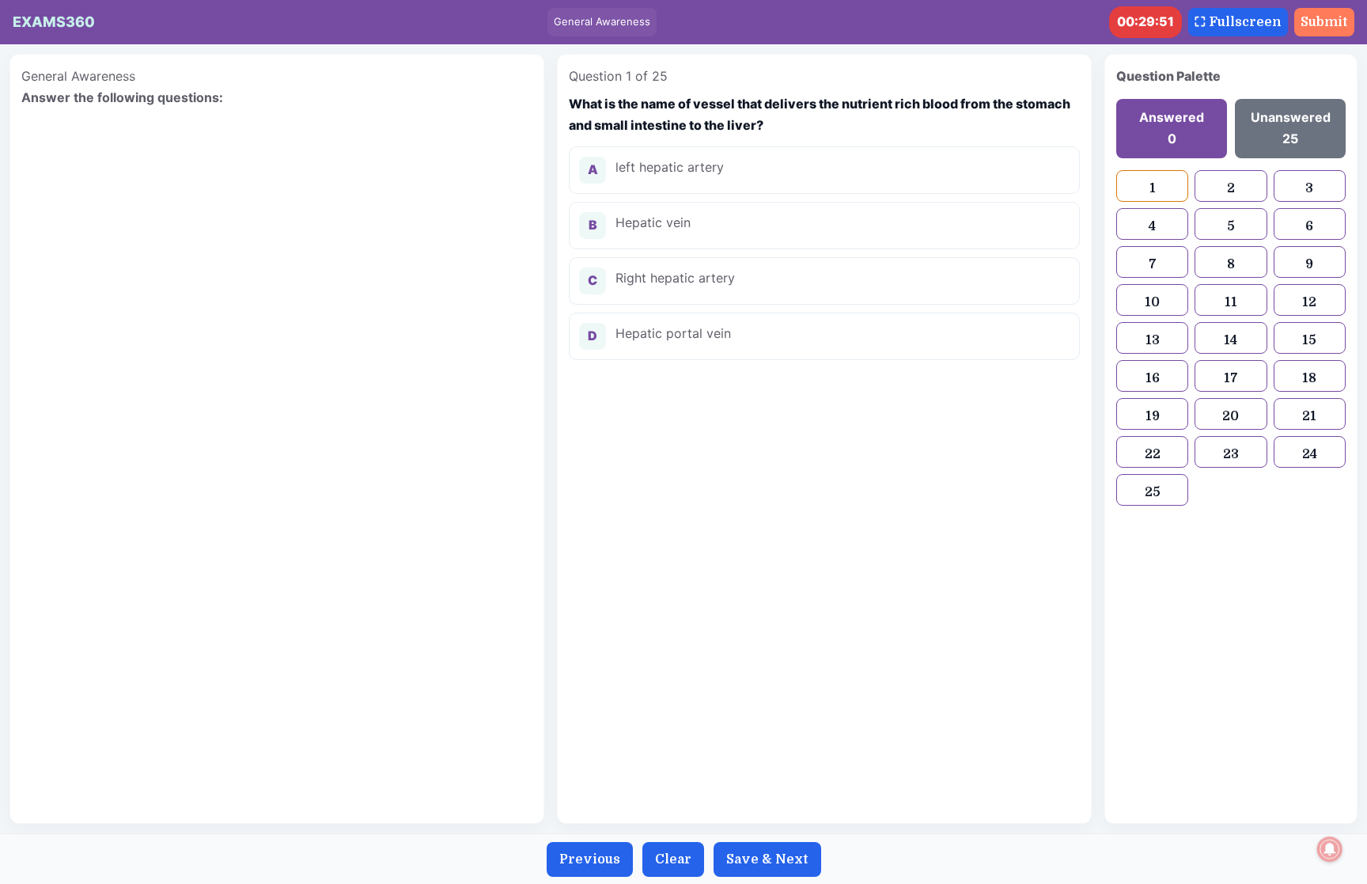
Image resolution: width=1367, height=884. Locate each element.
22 (1153, 454)
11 (1231, 302)
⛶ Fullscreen (1238, 22)
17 (1231, 378)
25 (1153, 492)
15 (1309, 340)
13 (1152, 340)
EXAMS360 (54, 21)
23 (1231, 454)
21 (1309, 416)
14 (1230, 340)
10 (1152, 302)
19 (1152, 416)
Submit (1324, 22)
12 (1309, 302)
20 (1230, 416)
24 (1309, 454)
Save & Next (767, 859)
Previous (589, 859)
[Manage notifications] (1329, 849)
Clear (673, 859)
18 (1309, 378)
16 (1152, 378)
